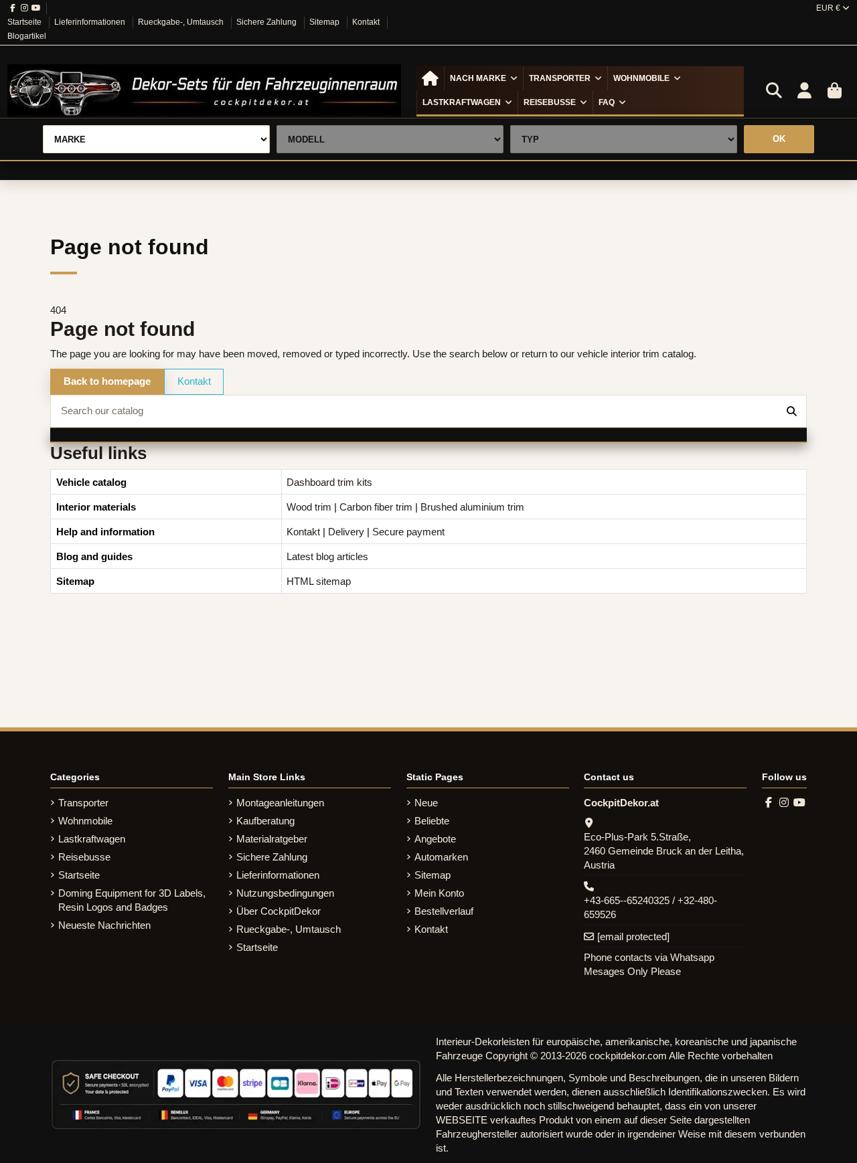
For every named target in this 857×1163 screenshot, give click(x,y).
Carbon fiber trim (375, 507)
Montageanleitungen (280, 802)
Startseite (25, 22)
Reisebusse (84, 857)
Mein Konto (439, 893)
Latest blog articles (327, 556)
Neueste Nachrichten (104, 925)
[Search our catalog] (792, 411)
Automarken (441, 857)
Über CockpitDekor (278, 911)
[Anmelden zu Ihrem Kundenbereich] (804, 91)
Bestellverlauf (443, 911)
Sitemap (325, 22)
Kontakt (367, 22)
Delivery (346, 531)
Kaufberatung (265, 820)
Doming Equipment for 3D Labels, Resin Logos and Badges (132, 900)
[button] (483, 78)
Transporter (83, 802)
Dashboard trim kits (329, 482)
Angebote (435, 838)
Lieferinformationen (90, 22)
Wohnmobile (85, 820)
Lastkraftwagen (91, 838)
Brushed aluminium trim (472, 507)
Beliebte (431, 820)
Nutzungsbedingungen (285, 893)
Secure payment (408, 531)
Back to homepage (107, 381)
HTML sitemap (319, 581)
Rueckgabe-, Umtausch (182, 22)
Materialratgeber (271, 838)
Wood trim (309, 507)
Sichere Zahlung (267, 22)
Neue (426, 802)
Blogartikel (26, 36)
